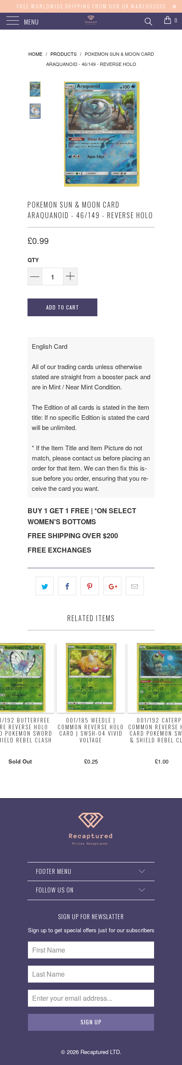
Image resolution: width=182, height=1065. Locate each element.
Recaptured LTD (100, 1052)
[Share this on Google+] (112, 586)
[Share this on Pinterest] (89, 586)
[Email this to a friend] (135, 586)
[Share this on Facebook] (67, 586)
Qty (33, 260)
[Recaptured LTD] (91, 21)
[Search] (147, 20)
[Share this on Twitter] (45, 586)
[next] (146, 134)
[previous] (57, 134)
